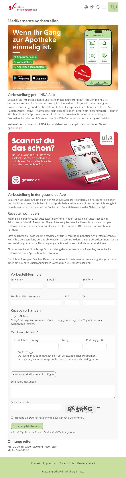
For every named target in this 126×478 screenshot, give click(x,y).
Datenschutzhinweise (41, 417)
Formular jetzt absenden (27, 426)
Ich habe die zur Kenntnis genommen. (49, 417)
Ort (85, 296)
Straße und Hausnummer (25, 296)
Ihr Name (17, 279)
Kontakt (35, 463)
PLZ (67, 296)
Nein (26, 316)
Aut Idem (25, 352)
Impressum (49, 463)
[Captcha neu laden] (98, 409)
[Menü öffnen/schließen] (104, 7)
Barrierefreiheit (86, 463)
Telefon (88, 279)
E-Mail (51, 279)
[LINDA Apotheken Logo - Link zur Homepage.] (113, 7)
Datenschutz (66, 463)
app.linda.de (15, 128)
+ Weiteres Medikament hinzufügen (33, 374)
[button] (97, 7)
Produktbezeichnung (26, 340)
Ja (15, 316)
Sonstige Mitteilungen (23, 381)
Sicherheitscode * (21, 402)
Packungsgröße (95, 340)
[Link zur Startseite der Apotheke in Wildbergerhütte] (22, 7)
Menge (66, 340)
